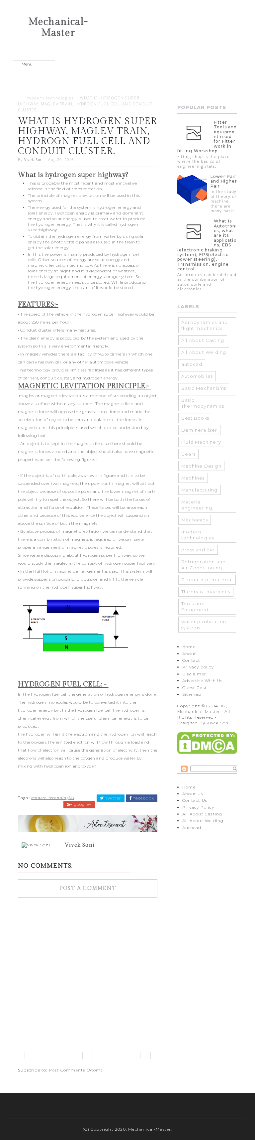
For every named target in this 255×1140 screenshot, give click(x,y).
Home (189, 646)
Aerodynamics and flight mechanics (204, 325)
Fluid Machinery (201, 442)
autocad (191, 364)
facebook (143, 798)
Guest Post (194, 687)
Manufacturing (199, 490)
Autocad (191, 827)
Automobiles (197, 376)
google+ (82, 804)
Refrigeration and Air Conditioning (203, 564)
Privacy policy (198, 666)
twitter (112, 798)
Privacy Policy (198, 807)
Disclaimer (194, 673)
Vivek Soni (34, 159)
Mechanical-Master (58, 27)
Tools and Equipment (195, 606)
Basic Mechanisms (203, 388)
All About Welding (203, 352)
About (189, 653)
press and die (198, 549)
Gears (188, 454)
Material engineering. (197, 504)
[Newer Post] (30, 1055)
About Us (192, 793)
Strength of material (207, 579)
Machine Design (201, 466)
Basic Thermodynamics (202, 403)
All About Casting (202, 340)
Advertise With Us (202, 680)
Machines (193, 478)
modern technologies (50, 98)
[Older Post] (145, 1055)
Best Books (195, 418)
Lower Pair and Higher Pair (224, 181)
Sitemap (191, 694)
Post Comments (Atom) (76, 1070)
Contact (191, 660)
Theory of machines (205, 591)
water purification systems (203, 624)
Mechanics (194, 519)
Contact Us (194, 800)
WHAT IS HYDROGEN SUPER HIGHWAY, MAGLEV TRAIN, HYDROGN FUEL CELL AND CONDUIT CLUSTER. (85, 104)
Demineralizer (199, 430)
